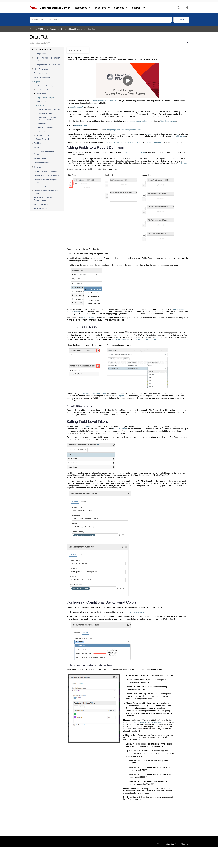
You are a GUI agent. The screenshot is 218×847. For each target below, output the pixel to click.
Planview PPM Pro (38, 29)
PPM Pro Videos (40, 209)
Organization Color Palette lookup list (147, 722)
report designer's (77, 107)
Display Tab (41, 123)
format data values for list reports (139, 121)
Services (119, 7)
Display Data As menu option (94, 394)
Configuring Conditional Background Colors (123, 130)
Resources (81, 7)
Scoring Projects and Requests (46, 175)
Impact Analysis (40, 186)
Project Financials (41, 163)
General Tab (41, 101)
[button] (178, 7)
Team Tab (41, 131)
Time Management (41, 73)
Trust (159, 844)
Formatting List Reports (121, 339)
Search (181, 20)
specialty (149, 134)
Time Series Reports (88, 427)
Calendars (38, 167)
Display (116, 142)
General (109, 142)
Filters (36, 147)
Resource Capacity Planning (45, 171)
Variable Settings (127, 142)
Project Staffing (40, 158)
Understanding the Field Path (49, 109)
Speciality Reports (42, 135)
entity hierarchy (178, 136)
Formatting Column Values (145, 339)
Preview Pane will (89, 318)
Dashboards (39, 143)
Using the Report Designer (72, 29)
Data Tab (40, 105)
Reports (53, 29)
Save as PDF (187, 43)
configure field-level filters (134, 612)
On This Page (75, 50)
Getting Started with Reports (46, 86)
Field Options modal (168, 121)
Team (139, 142)
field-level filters (80, 125)
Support (136, 7)
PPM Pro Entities (41, 69)
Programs (100, 7)
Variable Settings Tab (45, 127)
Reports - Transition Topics (45, 90)
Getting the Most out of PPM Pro (47, 65)
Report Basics (41, 94)
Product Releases (41, 204)
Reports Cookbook (42, 139)
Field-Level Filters (45, 113)
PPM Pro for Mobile (42, 77)
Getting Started (40, 54)
